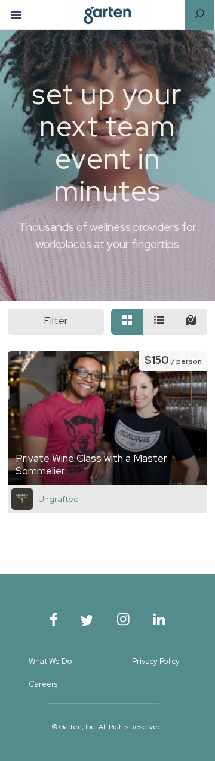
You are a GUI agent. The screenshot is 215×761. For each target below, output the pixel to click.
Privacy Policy (156, 661)
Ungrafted (58, 499)
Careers (43, 684)
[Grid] (127, 322)
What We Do (50, 661)
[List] (159, 322)
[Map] (192, 322)
